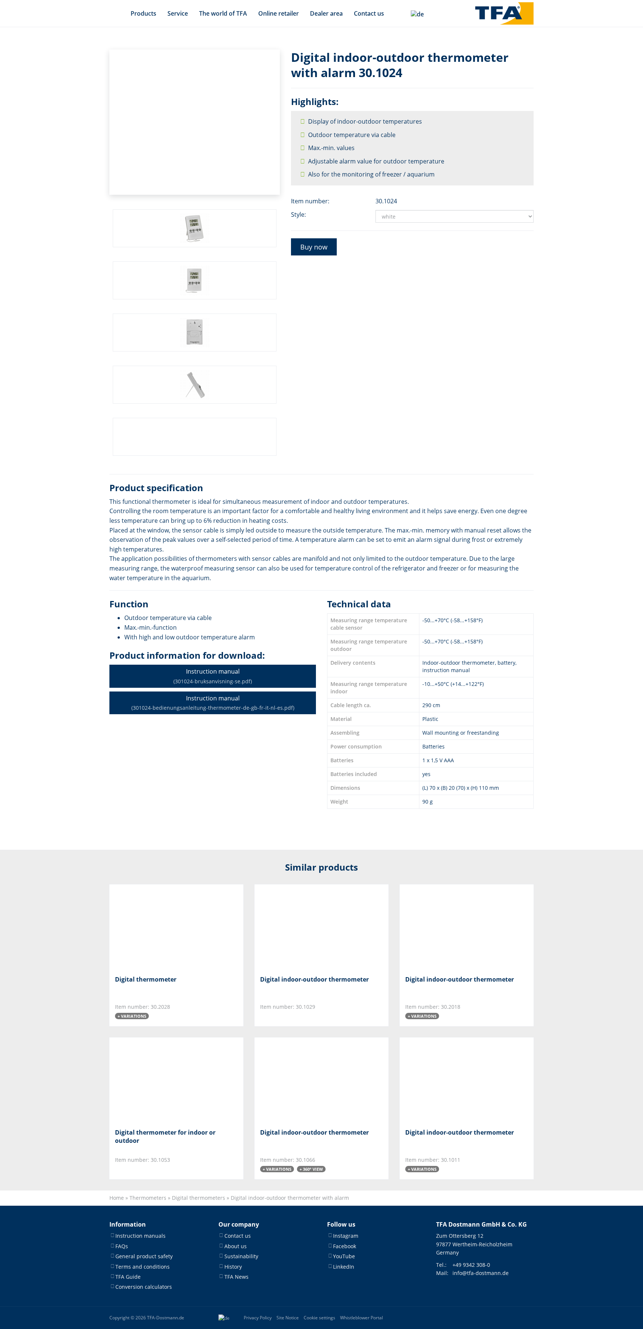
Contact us (369, 13)
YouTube (344, 1256)
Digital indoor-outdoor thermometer (314, 979)
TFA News (236, 1276)
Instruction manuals (140, 1235)
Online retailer (278, 13)
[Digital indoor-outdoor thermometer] (297, 927)
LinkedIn (343, 1266)
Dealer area (326, 13)
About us (235, 1246)
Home (116, 1197)
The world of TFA (223, 13)
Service (177, 13)
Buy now (313, 246)
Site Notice (287, 1317)
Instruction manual (212, 676)
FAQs (121, 1246)
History (233, 1266)
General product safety (144, 1256)
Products (143, 13)
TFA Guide (128, 1276)
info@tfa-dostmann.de (480, 1272)
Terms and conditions (142, 1266)
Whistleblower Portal (361, 1317)
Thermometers (147, 1197)
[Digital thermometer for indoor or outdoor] (152, 1080)
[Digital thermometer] (152, 927)
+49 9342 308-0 (471, 1264)
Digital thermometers (198, 1197)
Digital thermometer (145, 979)
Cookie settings (319, 1317)
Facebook (344, 1246)
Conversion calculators (143, 1286)
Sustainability (241, 1256)
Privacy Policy (258, 1317)
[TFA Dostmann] (504, 13)
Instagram (345, 1235)
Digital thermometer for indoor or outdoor (165, 1136)
